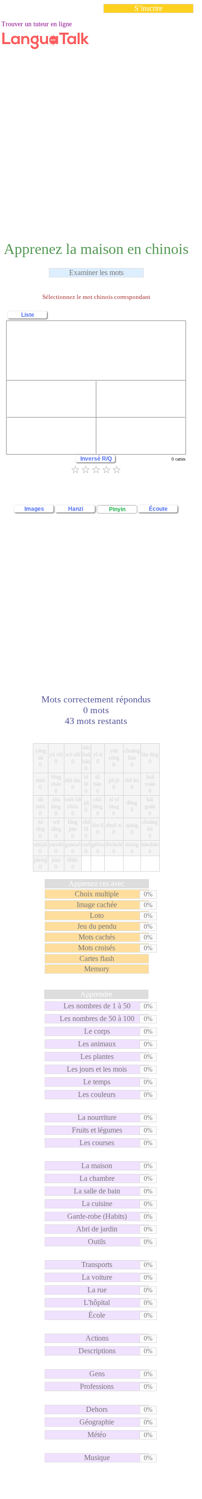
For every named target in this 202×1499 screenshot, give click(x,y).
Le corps (97, 1031)
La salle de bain (97, 1191)
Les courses (96, 1143)
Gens (97, 1374)
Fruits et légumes (97, 1130)
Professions (97, 1386)
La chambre (97, 1178)
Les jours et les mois (97, 1069)
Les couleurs (97, 1094)
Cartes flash (96, 958)
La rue (97, 1290)
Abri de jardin (96, 1229)
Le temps (96, 1082)
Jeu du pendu (97, 926)
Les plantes (97, 1056)
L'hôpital (97, 1302)
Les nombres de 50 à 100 (97, 1018)
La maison (96, 1166)
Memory (96, 969)
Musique (97, 1458)
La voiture (97, 1277)
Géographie (96, 1422)
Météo (96, 1435)
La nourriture (97, 1117)
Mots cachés (96, 937)
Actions (97, 1338)
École (96, 1315)
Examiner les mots (96, 272)
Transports (96, 1264)
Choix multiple (97, 894)
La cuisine (97, 1204)
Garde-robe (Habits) (97, 1216)
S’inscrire (148, 8)
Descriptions (97, 1351)
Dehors (97, 1409)
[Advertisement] (101, 121)
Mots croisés (96, 948)
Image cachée (97, 905)
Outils (97, 1241)
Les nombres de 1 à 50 (97, 1006)
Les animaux (97, 1044)
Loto (97, 915)
